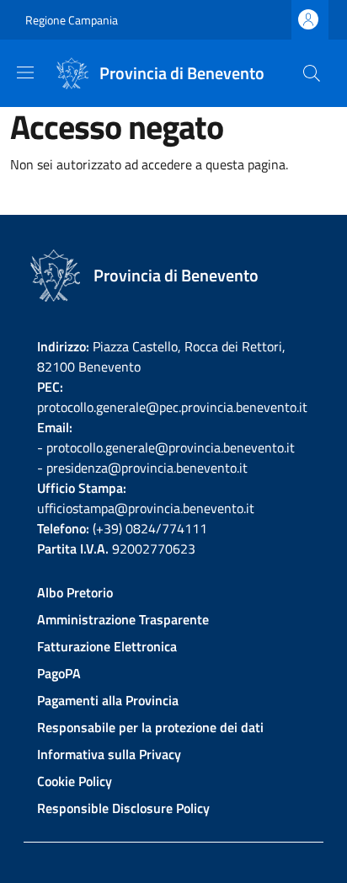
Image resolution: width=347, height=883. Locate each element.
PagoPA (59, 673)
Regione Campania (71, 20)
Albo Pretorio (75, 592)
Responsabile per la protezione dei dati (150, 727)
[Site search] (312, 73)
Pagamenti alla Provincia (108, 700)
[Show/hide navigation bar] (25, 72)
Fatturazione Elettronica (107, 646)
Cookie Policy (74, 781)
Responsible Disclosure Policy (123, 808)
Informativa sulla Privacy (109, 754)
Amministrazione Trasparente (123, 619)
